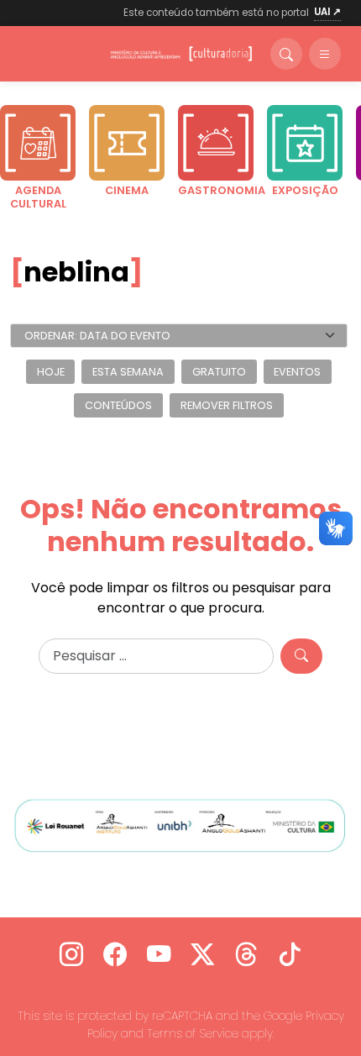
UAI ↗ (327, 11)
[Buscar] (286, 54)
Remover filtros (226, 405)
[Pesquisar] (301, 656)
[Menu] (325, 54)
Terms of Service (192, 1033)
